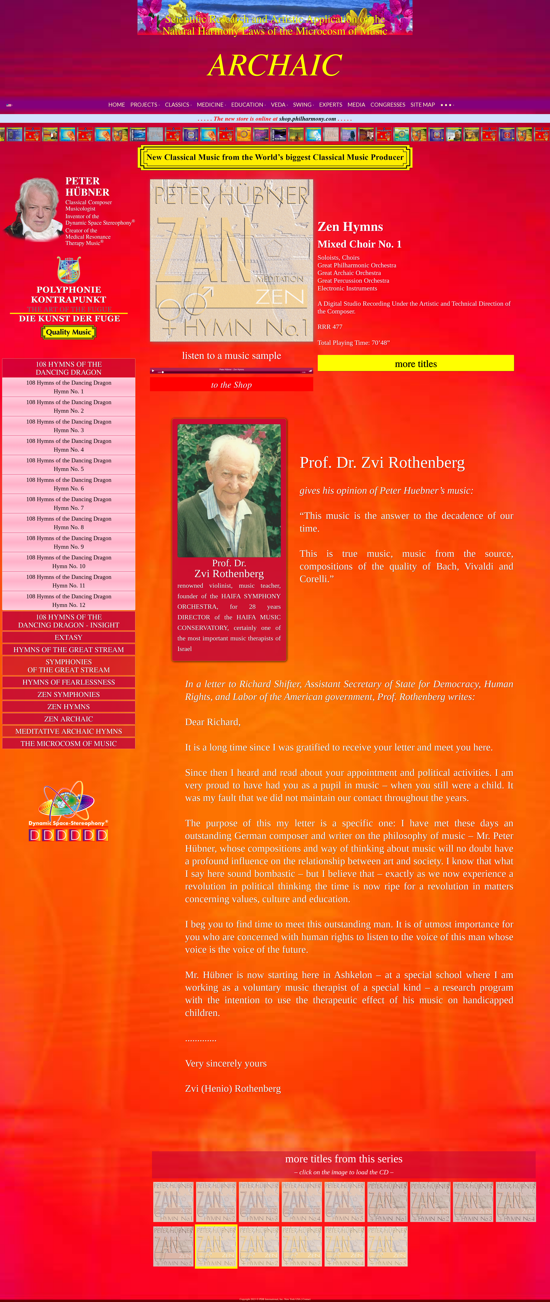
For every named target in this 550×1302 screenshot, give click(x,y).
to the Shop (231, 384)
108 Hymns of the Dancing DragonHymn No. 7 (68, 503)
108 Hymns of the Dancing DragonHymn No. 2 (68, 406)
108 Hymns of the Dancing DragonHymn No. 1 (68, 386)
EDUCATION (247, 104)
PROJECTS (144, 104)
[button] (9, 105)
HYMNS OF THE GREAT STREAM (68, 649)
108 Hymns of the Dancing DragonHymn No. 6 (68, 484)
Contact (306, 1299)
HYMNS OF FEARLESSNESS (68, 682)
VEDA (278, 104)
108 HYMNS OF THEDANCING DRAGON (69, 368)
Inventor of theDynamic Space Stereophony (100, 219)
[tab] (68, 368)
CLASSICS (177, 104)
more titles (416, 363)
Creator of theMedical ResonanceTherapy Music (88, 236)
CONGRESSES (388, 104)
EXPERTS (330, 104)
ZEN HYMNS (69, 706)
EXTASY (69, 637)
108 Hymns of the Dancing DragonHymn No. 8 (68, 522)
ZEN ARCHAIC (68, 718)
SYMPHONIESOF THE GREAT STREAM (69, 665)
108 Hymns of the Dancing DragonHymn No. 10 (68, 561)
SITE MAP (423, 104)
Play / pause (153, 371)
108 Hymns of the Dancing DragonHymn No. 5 (68, 464)
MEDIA (356, 104)
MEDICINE (211, 104)
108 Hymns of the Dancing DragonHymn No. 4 (68, 445)
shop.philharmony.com (307, 118)
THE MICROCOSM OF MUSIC (69, 743)
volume (310, 371)
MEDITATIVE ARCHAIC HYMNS (68, 731)
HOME (116, 104)
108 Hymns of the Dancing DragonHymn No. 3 (68, 425)
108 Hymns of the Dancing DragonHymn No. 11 (68, 581)
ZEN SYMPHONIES (69, 694)
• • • (446, 104)
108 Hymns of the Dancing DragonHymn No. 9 (68, 542)
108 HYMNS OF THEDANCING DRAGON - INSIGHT (68, 621)
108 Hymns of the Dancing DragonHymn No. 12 (68, 600)
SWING (303, 104)
